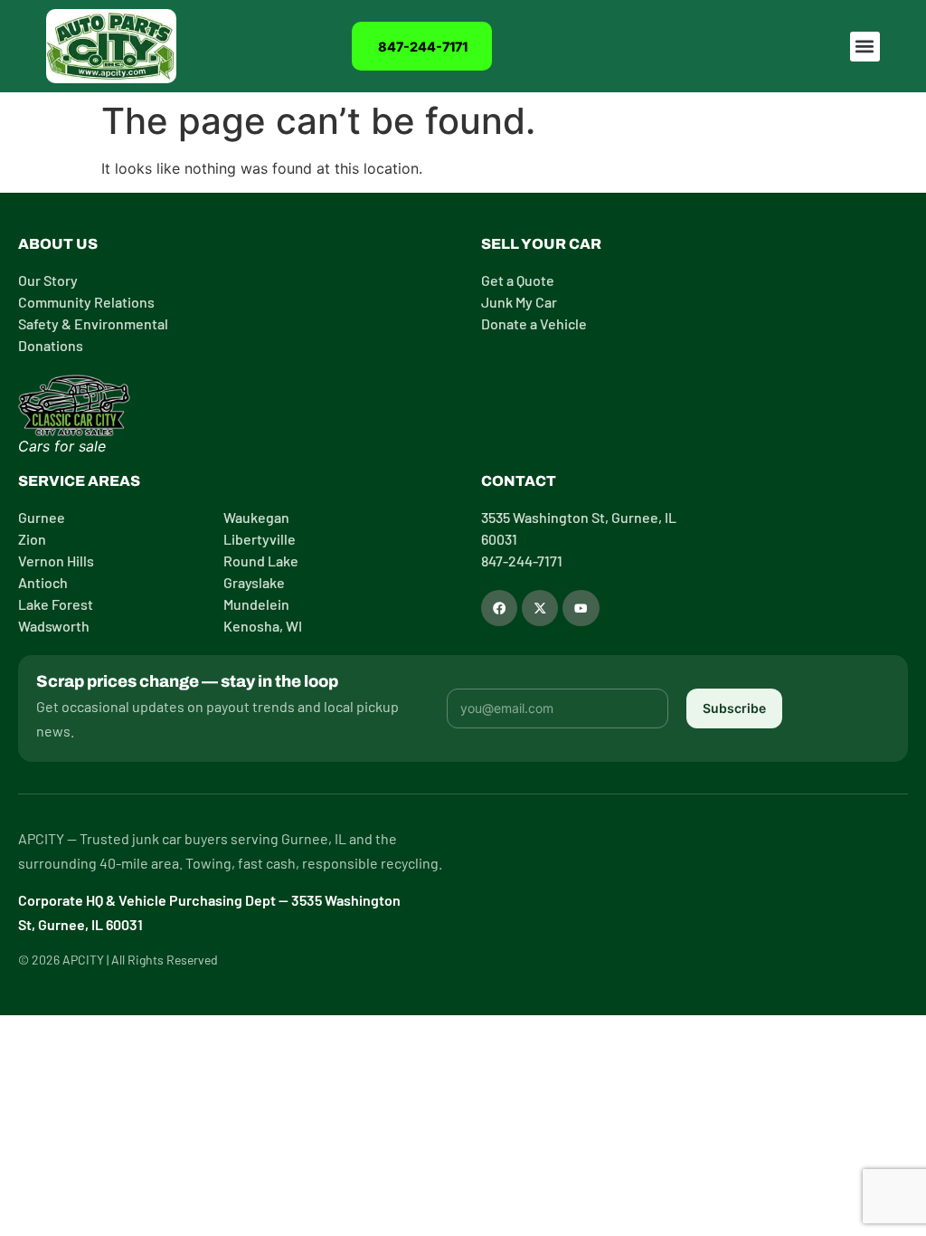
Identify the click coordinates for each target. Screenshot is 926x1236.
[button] (865, 47)
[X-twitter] (540, 608)
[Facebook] (499, 608)
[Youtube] (580, 608)
